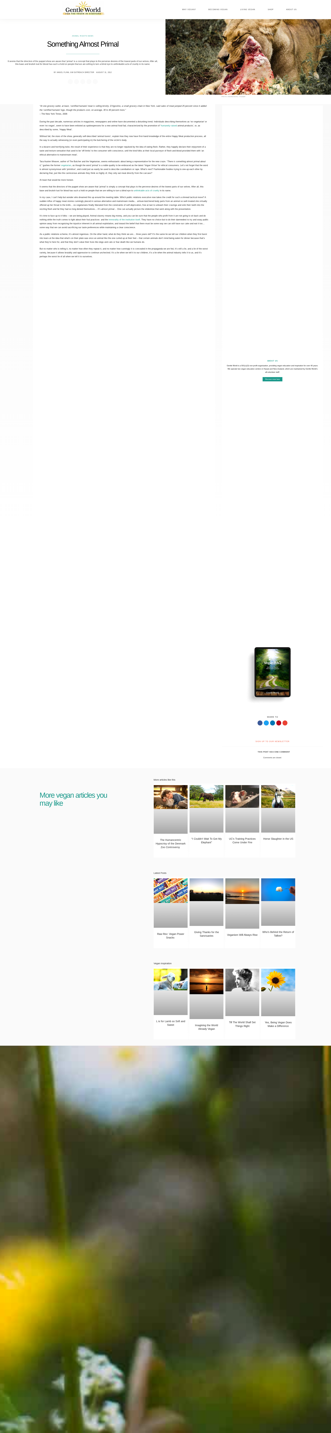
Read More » (170, 851)
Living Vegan (247, 9)
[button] (70, 81)
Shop (271, 9)
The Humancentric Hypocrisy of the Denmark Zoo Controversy (171, 844)
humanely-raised (169, 125)
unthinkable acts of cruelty (146, 190)
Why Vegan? (189, 9)
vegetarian (66, 165)
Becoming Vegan (218, 9)
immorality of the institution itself (124, 219)
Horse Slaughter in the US (278, 838)
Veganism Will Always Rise (242, 934)
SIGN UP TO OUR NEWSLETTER (272, 741)
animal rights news (82, 36)
